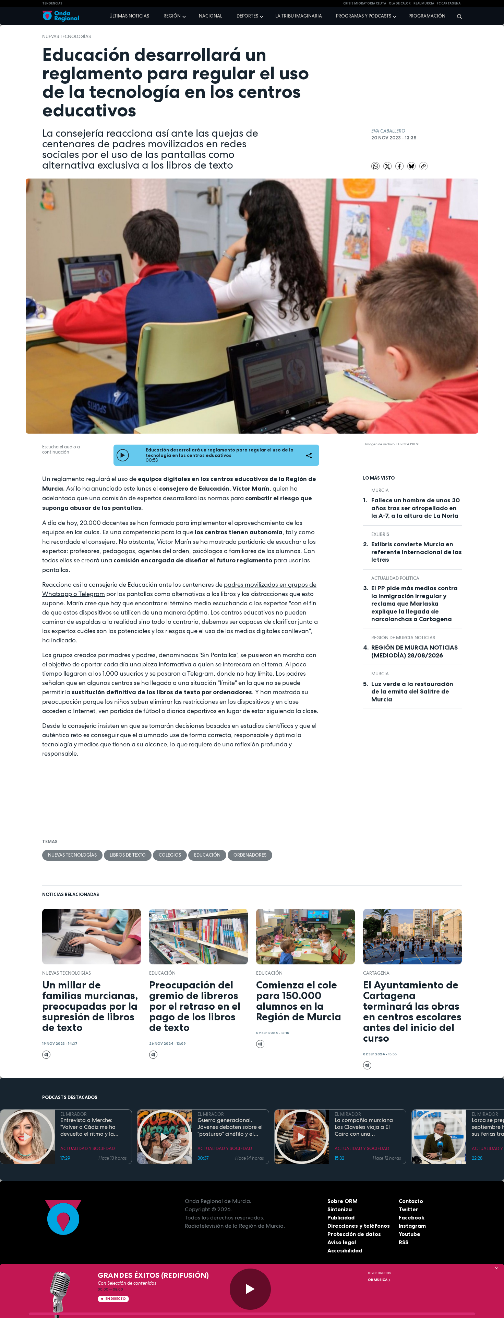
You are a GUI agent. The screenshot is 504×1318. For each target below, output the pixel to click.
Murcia (380, 490)
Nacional (210, 16)
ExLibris (380, 534)
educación (207, 855)
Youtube (409, 1233)
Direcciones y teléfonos (358, 1225)
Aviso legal (341, 1242)
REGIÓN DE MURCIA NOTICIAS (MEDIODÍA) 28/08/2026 (414, 651)
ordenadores (249, 855)
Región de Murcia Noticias (403, 638)
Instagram (412, 1225)
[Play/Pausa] (250, 1289)
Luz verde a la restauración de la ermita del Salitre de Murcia (412, 691)
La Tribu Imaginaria (298, 16)
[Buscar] (457, 16)
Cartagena (376, 973)
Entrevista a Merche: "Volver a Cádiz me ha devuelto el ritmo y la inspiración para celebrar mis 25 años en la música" (92, 1127)
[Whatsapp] (375, 166)
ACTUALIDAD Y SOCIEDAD (87, 1148)
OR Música (378, 1279)
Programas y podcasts (363, 16)
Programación (426, 16)
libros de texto (128, 855)
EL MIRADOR (73, 1114)
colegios (170, 855)
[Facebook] (400, 166)
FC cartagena (448, 3)
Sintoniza (339, 1209)
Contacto (411, 1200)
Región (172, 16)
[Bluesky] (412, 166)
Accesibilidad (344, 1250)
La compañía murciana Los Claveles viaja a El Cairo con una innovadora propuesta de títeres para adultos (367, 1127)
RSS (403, 1242)
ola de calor (400, 3)
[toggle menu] (185, 16)
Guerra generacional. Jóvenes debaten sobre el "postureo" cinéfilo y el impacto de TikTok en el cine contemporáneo (230, 1127)
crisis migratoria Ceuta (364, 3)
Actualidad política (395, 578)
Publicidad (341, 1217)
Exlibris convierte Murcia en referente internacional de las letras (416, 551)
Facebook (411, 1217)
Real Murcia (423, 3)
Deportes (247, 16)
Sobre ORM (342, 1200)
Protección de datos (354, 1233)
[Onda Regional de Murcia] (60, 16)
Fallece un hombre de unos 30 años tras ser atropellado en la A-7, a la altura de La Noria (415, 507)
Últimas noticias (129, 16)
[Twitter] (388, 166)
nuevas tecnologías (66, 36)
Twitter (408, 1209)
